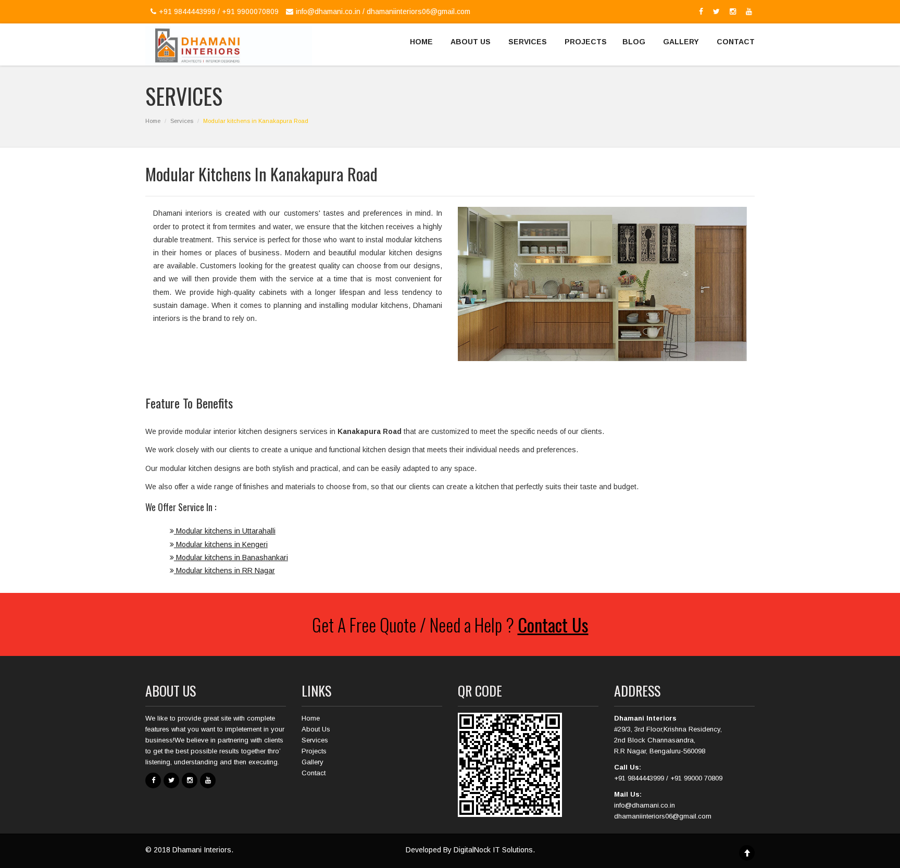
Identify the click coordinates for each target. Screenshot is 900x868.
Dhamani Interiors (201, 850)
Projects (314, 751)
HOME (421, 42)
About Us (316, 729)
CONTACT (736, 42)
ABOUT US (471, 42)
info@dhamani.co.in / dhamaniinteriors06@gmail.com (383, 11)
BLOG (633, 42)
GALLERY (681, 42)
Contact (314, 773)
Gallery (312, 762)
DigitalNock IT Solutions (493, 850)
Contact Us (553, 624)
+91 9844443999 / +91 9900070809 (219, 11)
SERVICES (527, 42)
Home (152, 121)
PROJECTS (586, 42)
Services (181, 121)
